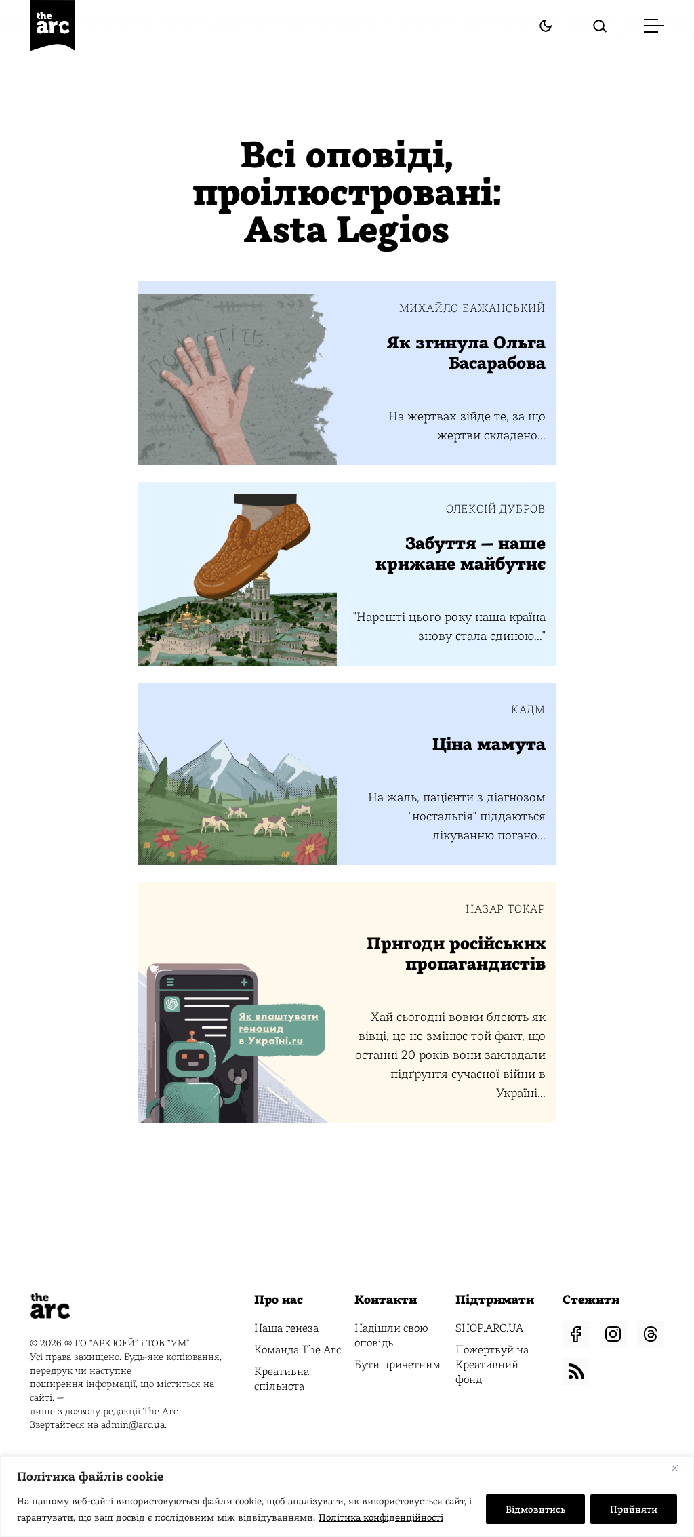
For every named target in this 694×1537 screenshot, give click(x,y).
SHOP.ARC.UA (489, 1328)
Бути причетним (397, 1364)
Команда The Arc (297, 1349)
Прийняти (633, 1509)
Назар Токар (506, 909)
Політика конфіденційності (381, 1517)
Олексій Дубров (496, 509)
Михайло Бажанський (472, 308)
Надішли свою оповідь (391, 1335)
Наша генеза (286, 1328)
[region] (347, 1496)
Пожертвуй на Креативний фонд (492, 1364)
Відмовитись (535, 1509)
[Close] (680, 1468)
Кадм (528, 710)
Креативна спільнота (281, 1378)
